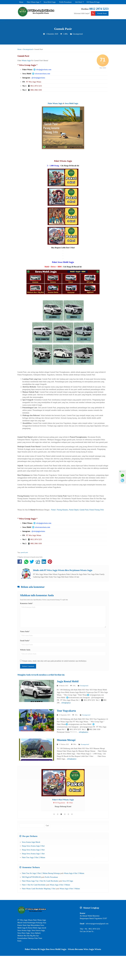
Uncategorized (78, 34)
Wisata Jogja (26, 60)
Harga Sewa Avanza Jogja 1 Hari (33, 854)
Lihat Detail (65, 782)
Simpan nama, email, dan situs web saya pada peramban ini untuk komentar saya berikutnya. (54, 661)
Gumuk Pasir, (84, 510)
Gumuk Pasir (63, 28)
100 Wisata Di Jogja (93, 2)
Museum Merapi (66, 740)
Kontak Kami (102, 13)
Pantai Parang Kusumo (59, 510)
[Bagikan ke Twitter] (32, 563)
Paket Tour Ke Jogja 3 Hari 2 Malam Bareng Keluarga (41, 873)
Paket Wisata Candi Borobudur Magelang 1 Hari (38, 889)
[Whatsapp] (122, 475)
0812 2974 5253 (99, 8)
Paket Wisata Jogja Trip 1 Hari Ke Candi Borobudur (40, 881)
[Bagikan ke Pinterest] (50, 563)
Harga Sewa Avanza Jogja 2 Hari (33, 850)
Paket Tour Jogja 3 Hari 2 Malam (33, 857)
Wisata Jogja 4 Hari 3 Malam (74, 873)
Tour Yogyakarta (66, 710)
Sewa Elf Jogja (68, 881)
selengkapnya (66, 703)
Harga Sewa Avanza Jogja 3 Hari (33, 846)
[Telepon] (122, 480)
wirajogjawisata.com (43, 70)
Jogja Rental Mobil (68, 681)
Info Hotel (78, 2)
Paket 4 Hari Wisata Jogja (63, 800)
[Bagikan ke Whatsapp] (26, 563)
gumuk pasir (24, 552)
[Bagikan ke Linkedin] (44, 563)
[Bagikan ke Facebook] (20, 563)
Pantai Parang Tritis (96, 510)
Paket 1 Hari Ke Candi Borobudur (34, 885)
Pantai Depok (74, 510)
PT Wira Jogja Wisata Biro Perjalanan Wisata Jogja (68, 570)
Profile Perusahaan (65, 2)
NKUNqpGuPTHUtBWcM (31, 877)
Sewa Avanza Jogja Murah (31, 842)
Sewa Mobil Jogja (50, 2)
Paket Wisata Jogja (33, 2)
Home (21, 2)
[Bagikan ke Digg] (38, 563)
